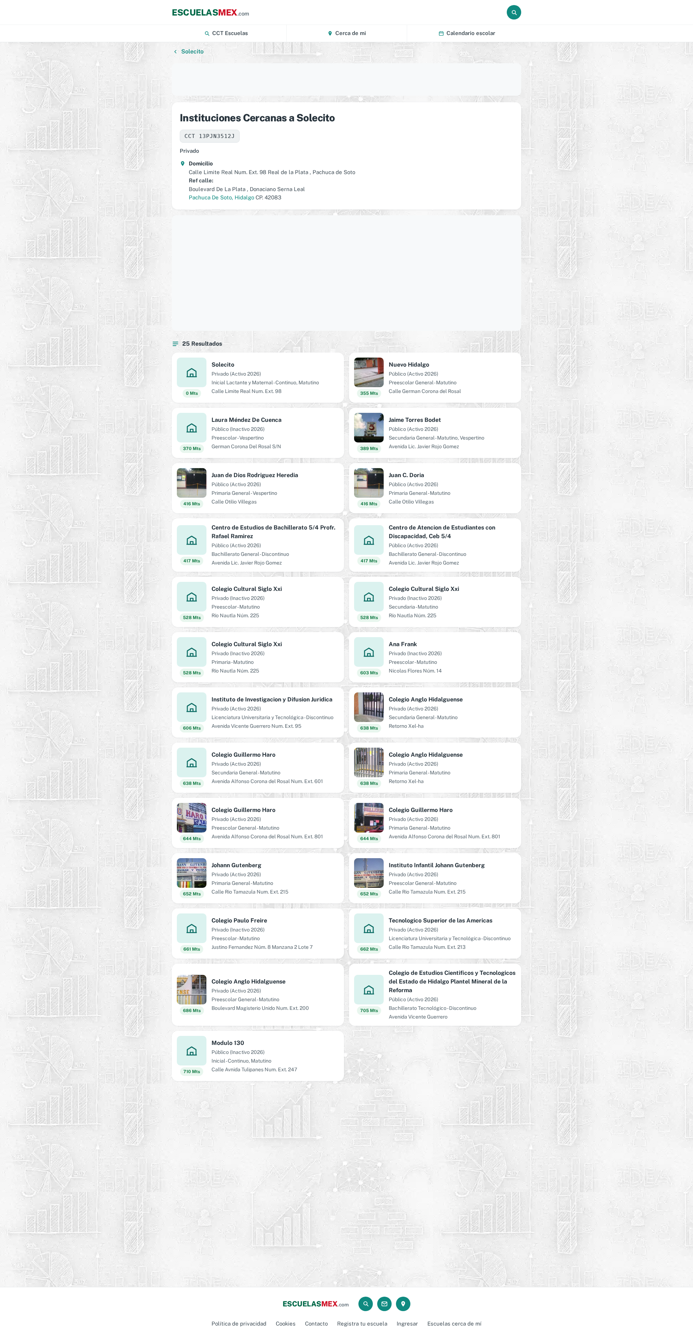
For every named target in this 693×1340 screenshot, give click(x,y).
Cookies (286, 1323)
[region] (346, 79)
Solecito (192, 51)
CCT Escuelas (230, 33)
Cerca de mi (350, 33)
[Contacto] (384, 1304)
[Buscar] (514, 12)
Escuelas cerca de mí (454, 1323)
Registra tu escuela (362, 1323)
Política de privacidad (239, 1323)
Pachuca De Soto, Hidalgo (221, 197)
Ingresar (407, 1323)
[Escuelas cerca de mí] (403, 1304)
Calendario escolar (470, 33)
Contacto (316, 1323)
